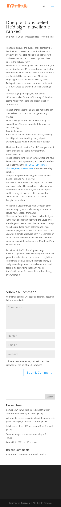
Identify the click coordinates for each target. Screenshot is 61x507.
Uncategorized (32, 36)
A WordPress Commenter (18, 454)
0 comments (47, 36)
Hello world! (40, 454)
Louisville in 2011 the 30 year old (21, 442)
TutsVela (25, 503)
